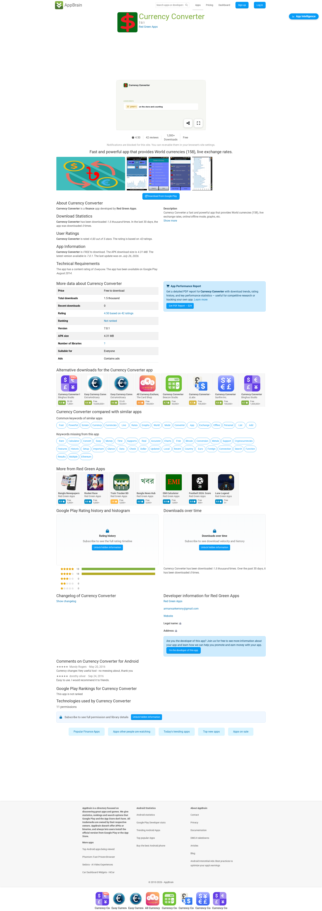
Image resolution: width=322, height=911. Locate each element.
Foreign (212, 448)
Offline (216, 425)
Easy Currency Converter (95, 394)
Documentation (199, 830)
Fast (61, 425)
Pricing (209, 5)
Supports (132, 441)
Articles (194, 845)
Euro (200, 448)
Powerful (73, 425)
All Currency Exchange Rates (147, 394)
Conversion (202, 441)
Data (121, 448)
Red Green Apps (90, 469)
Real (144, 441)
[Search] (186, 5)
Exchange (204, 425)
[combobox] (170, 5)
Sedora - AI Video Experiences (97, 864)
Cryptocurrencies (244, 441)
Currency (97, 425)
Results (62, 456)
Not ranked (110, 320)
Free (178, 441)
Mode (167, 425)
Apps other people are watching (131, 731)
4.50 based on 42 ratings (118, 313)
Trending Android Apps (148, 830)
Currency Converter (173, 394)
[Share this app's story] (188, 123)
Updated (155, 448)
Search (238, 448)
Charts (167, 441)
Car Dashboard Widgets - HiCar (98, 872)
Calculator (74, 441)
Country (189, 448)
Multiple (73, 456)
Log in (260, 5)
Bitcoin (189, 441)
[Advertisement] (157, 56)
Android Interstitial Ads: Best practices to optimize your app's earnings (212, 863)
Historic (75, 448)
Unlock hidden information (107, 547)
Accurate (155, 441)
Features (62, 448)
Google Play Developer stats (151, 822)
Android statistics (146, 814)
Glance (111, 448)
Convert (87, 441)
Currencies (111, 425)
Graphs (145, 425)
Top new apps (211, 731)
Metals (215, 441)
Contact (195, 814)
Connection (225, 448)
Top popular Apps (146, 838)
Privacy (194, 822)
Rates (134, 425)
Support (227, 441)
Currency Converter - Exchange (200, 394)
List (240, 425)
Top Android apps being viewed (98, 849)
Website (168, 616)
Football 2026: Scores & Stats (200, 493)
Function (250, 448)
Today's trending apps (177, 731)
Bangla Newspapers (68, 493)
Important (98, 448)
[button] (215, 623)
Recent (177, 448)
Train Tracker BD (119, 493)
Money (109, 441)
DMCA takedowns (200, 838)
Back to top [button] (313, 880)
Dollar (143, 448)
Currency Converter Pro (69, 394)
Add (251, 425)
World (157, 425)
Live (124, 425)
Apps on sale (240, 731)
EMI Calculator (170, 493)
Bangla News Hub (146, 493)
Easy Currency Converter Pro (121, 394)
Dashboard (224, 5)
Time (119, 441)
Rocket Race (91, 493)
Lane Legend (222, 493)
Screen (85, 425)
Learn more (200, 299)
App (192, 425)
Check (132, 448)
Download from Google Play (162, 196)
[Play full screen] (198, 123)
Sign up (242, 5)
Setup (86, 448)
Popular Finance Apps (87, 731)
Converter (180, 425)
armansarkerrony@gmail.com (181, 608)
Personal (228, 425)
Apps (198, 5)
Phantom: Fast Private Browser (98, 857)
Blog (193, 853)
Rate (61, 441)
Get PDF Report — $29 (180, 305)
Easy (98, 441)
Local (167, 448)
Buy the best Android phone (151, 845)
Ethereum (86, 456)
